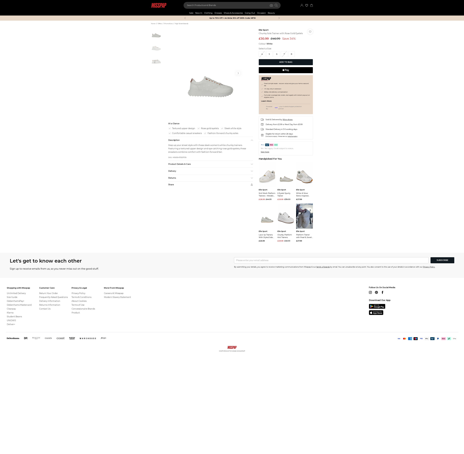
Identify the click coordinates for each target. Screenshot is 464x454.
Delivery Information (49, 301)
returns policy (292, 136)
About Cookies (79, 301)
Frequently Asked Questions (53, 297)
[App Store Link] (377, 309)
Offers (160, 23)
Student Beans (14, 316)
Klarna (10, 313)
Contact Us (44, 309)
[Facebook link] (382, 292)
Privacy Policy (78, 293)
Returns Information (49, 305)
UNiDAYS (11, 320)
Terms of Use (78, 305)
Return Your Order (48, 293)
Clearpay (11, 309)
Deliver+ (11, 324)
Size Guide (12, 297)
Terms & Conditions (81, 297)
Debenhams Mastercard (19, 305)
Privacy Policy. (429, 267)
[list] (210, 73)
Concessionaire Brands (83, 309)
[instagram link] (370, 292)
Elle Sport (263, 30)
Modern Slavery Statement (117, 297)
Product (76, 313)
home (153, 23)
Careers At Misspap (113, 293)
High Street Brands (181, 23)
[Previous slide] (185, 18)
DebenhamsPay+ (15, 301)
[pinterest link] (376, 292)
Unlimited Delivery (16, 293)
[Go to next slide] (238, 73)
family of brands (323, 267)
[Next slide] (279, 18)
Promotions (168, 23)
